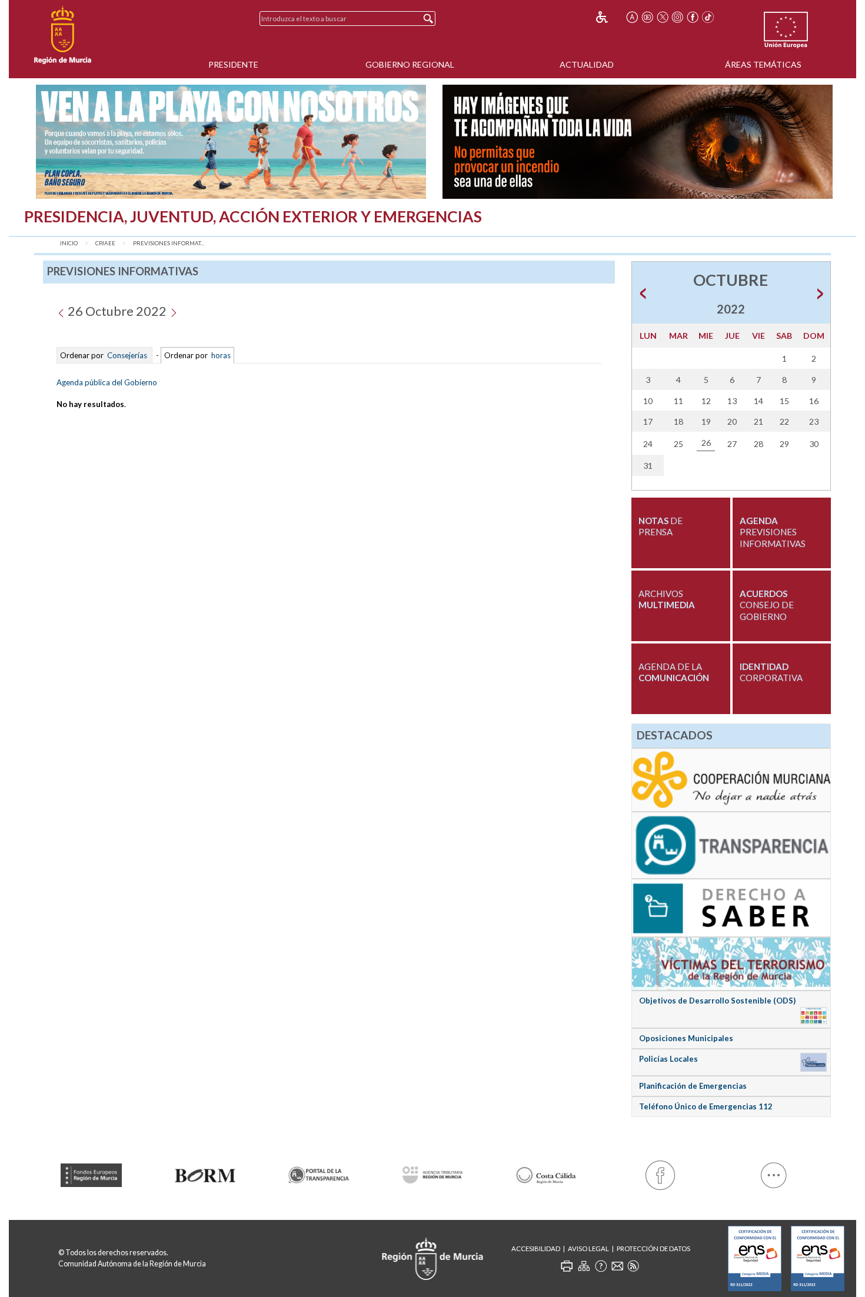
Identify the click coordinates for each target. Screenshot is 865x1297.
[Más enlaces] (774, 1172)
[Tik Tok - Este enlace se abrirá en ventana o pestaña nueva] (708, 17)
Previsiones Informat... (168, 243)
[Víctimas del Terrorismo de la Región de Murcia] (731, 962)
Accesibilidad (535, 1248)
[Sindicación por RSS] (633, 1266)
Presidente (233, 64)
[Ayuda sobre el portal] (601, 1266)
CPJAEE (105, 243)
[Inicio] (62, 35)
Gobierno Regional (409, 64)
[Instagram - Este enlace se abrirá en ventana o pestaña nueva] (678, 17)
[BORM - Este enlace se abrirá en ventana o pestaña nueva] (204, 1173)
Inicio (69, 243)
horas (220, 355)
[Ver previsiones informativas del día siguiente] (173, 311)
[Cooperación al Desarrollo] (731, 779)
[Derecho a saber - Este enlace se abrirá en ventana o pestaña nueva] (731, 907)
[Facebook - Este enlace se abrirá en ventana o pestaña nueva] (693, 17)
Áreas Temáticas (763, 64)
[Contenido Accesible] (610, 17)
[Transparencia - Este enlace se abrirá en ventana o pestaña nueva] (731, 844)
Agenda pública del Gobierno (106, 382)
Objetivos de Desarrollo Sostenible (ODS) (717, 1000)
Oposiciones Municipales (686, 1038)
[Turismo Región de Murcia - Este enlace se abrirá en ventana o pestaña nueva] (546, 1173)
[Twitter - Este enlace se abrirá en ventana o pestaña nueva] (663, 17)
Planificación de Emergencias (693, 1086)
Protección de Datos (653, 1248)
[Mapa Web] (584, 1266)
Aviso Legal (588, 1248)
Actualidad (587, 64)
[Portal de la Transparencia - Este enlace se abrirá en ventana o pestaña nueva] (319, 1173)
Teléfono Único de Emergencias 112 (706, 1106)
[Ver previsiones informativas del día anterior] (60, 311)
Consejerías (127, 355)
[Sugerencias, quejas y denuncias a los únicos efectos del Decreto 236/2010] (617, 1266)
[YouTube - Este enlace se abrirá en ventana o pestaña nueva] (647, 17)
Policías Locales (668, 1058)
